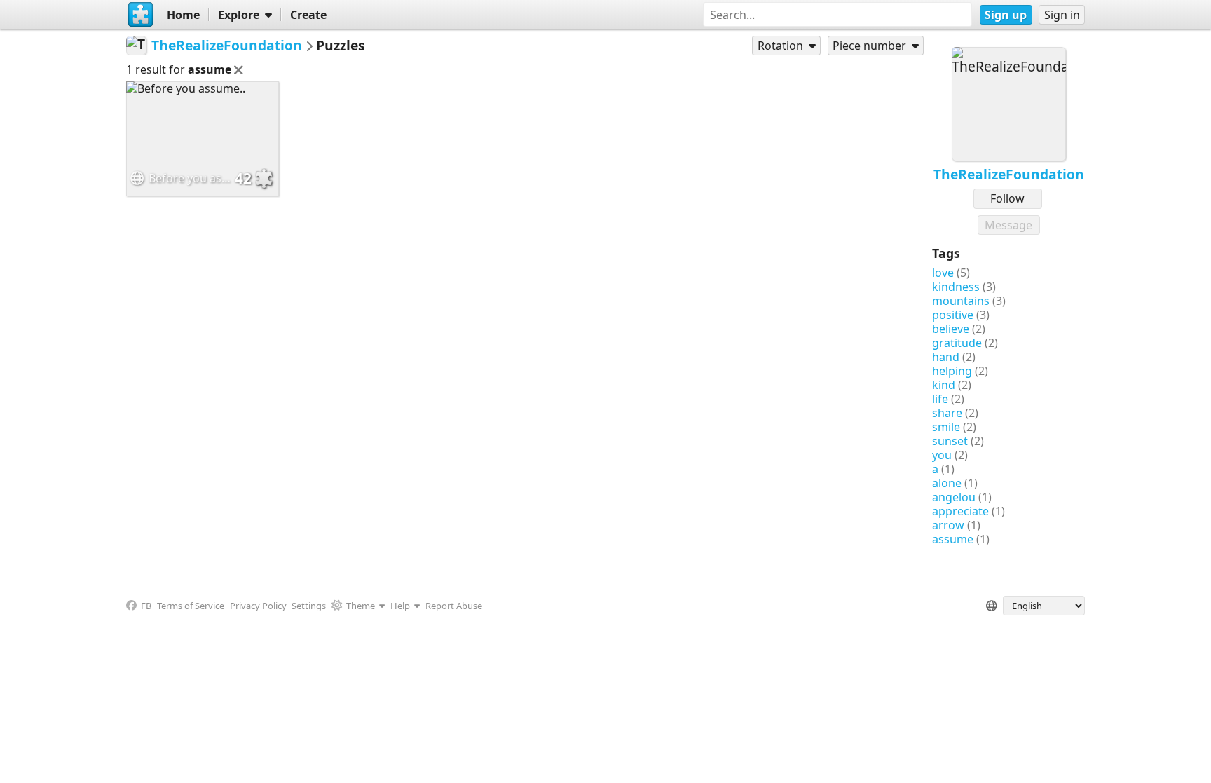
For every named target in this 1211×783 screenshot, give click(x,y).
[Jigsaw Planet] (141, 14)
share (947, 413)
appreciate (960, 511)
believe (950, 328)
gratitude (957, 342)
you (942, 455)
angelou (954, 497)
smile (946, 427)
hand (945, 357)
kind (943, 385)
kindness (956, 286)
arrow (948, 525)
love (943, 272)
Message (1008, 225)
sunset (950, 441)
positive (952, 314)
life (940, 399)
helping (952, 371)
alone (947, 483)
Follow (1007, 198)
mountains (961, 300)
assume (952, 539)
